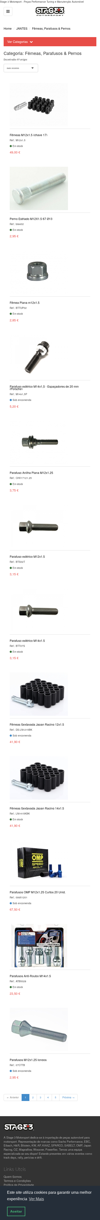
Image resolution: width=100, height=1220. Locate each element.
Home (8, 28)
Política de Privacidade (19, 1185)
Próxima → (68, 1097)
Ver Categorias (17, 41)
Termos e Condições (17, 1181)
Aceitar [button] (16, 1211)
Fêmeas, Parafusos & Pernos (51, 28)
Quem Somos (13, 1176)
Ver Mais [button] (36, 1199)
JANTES (21, 28)
